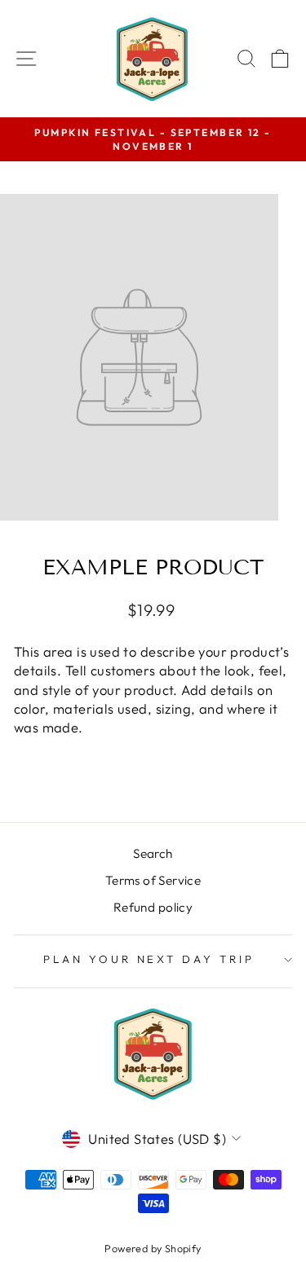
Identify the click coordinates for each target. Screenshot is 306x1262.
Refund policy (153, 907)
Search (152, 853)
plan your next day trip (149, 958)
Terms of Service (153, 880)
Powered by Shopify (152, 1248)
